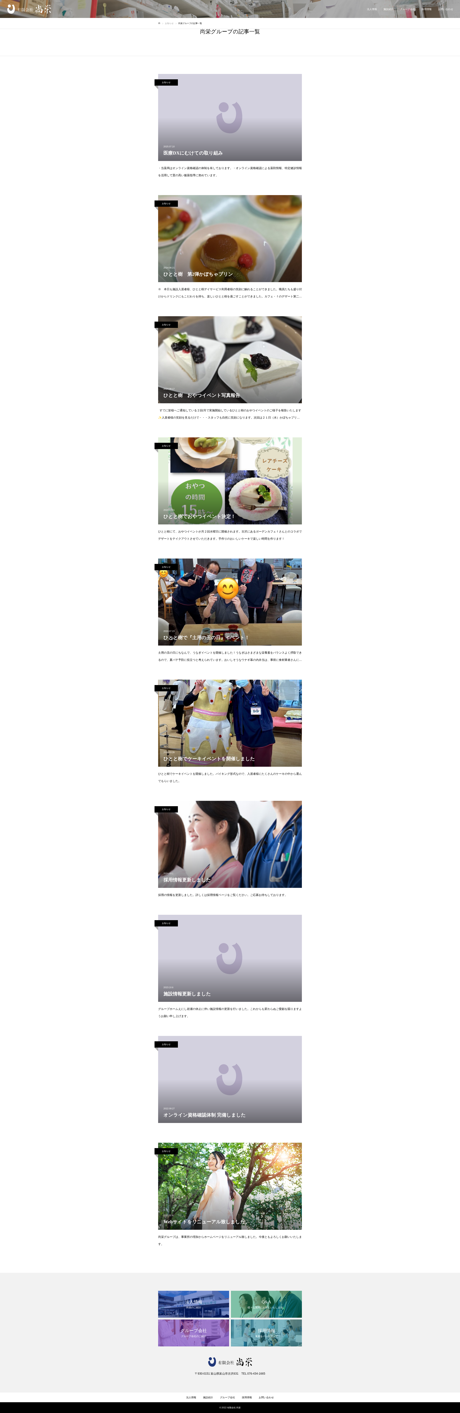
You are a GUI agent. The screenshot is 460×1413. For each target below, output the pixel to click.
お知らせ (166, 82)
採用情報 (427, 9)
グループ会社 (407, 9)
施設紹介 (388, 9)
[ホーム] (159, 23)
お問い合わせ (445, 9)
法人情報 (372, 9)
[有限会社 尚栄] (29, 9)
